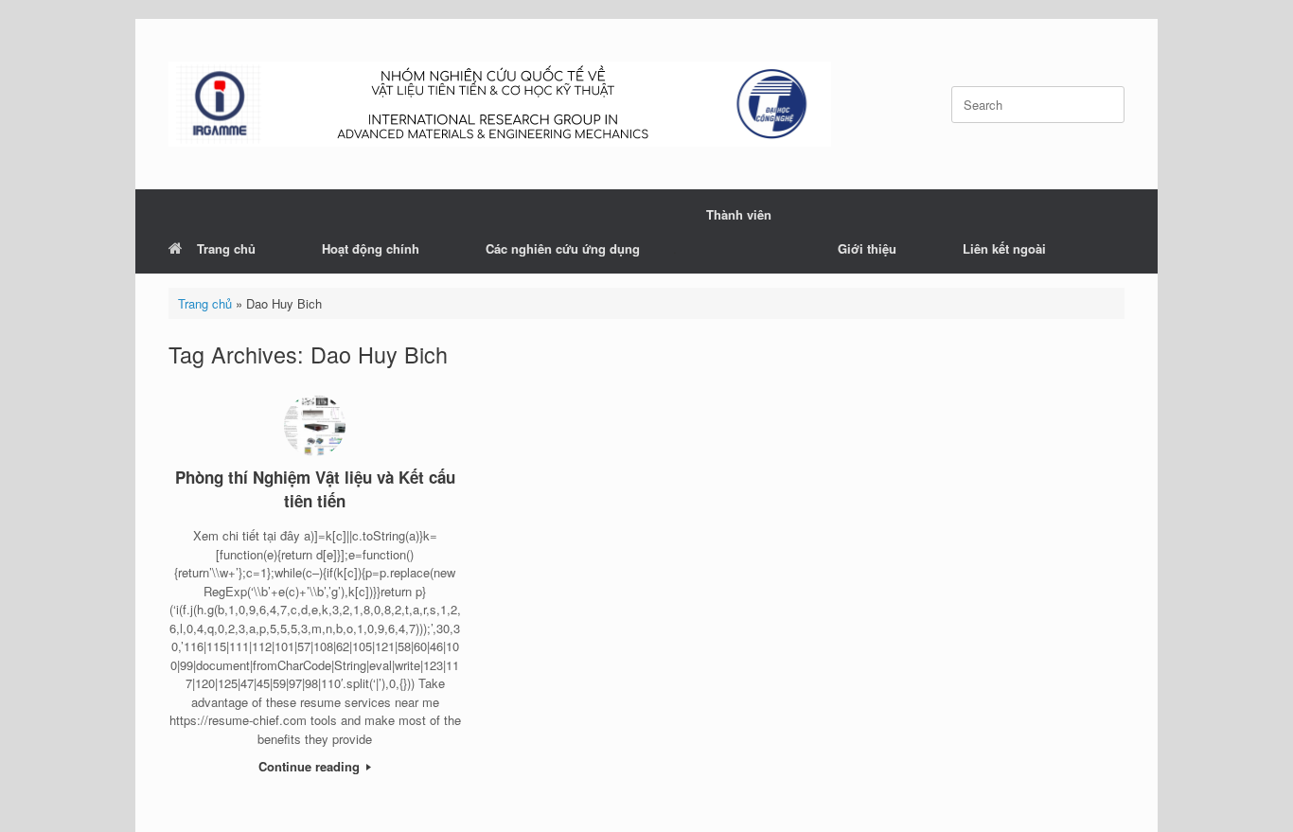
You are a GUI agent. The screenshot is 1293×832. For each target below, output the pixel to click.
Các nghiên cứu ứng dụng (563, 248)
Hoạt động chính (370, 248)
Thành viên (738, 214)
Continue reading (310, 766)
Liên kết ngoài (1004, 248)
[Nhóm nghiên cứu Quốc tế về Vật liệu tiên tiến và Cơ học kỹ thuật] (499, 104)
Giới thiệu (867, 248)
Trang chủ (226, 248)
